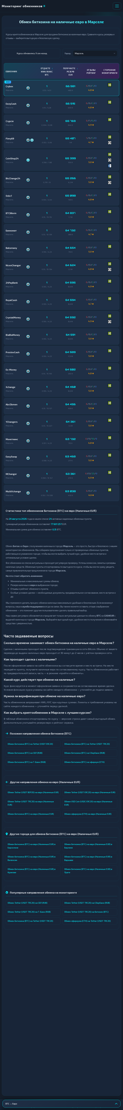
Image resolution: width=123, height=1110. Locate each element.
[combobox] (95, 53)
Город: (68, 53)
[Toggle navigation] (117, 6)
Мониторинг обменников (22, 6)
